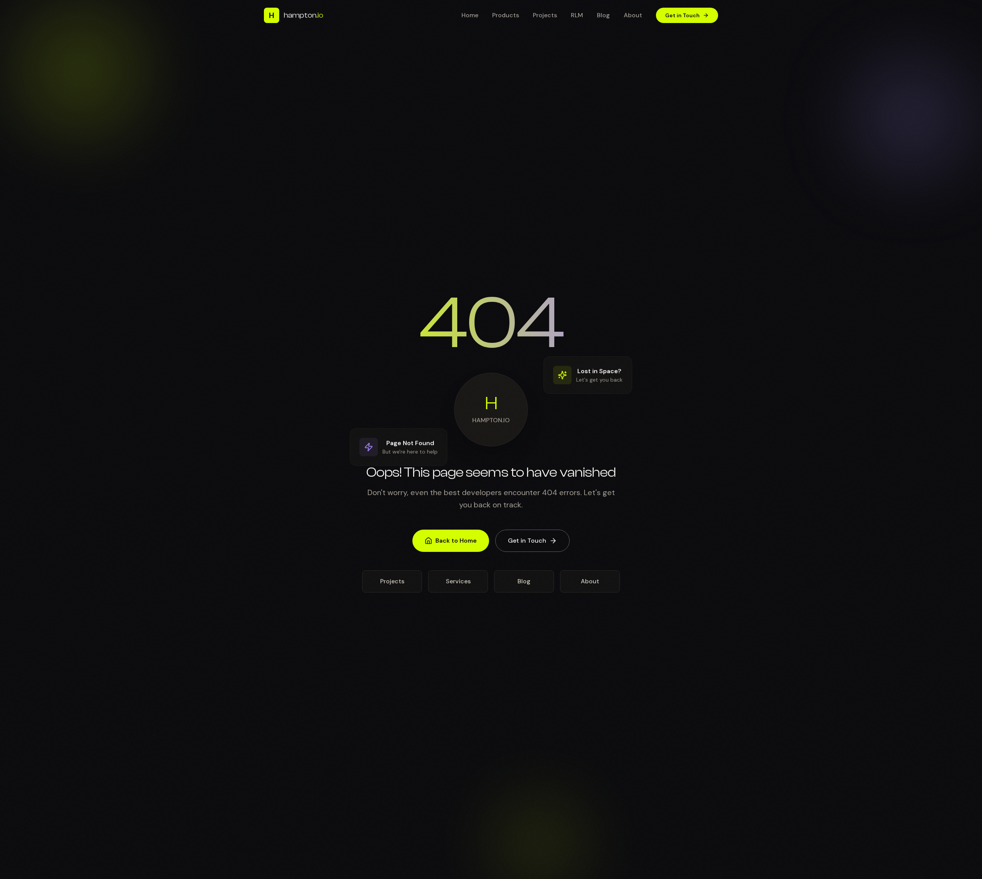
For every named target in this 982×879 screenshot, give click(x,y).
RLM (577, 15)
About (633, 15)
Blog (603, 15)
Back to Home (456, 541)
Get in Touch (682, 15)
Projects (545, 15)
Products (505, 15)
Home (469, 15)
